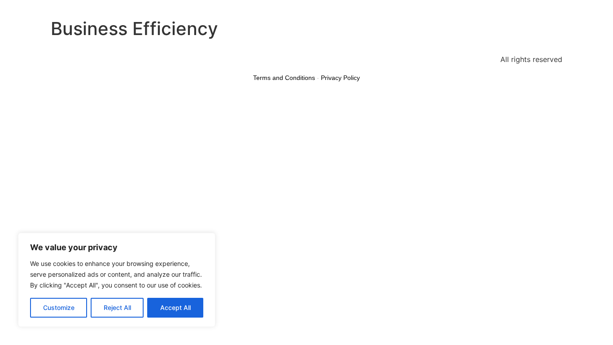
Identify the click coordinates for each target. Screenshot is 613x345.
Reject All (117, 307)
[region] (116, 280)
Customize (58, 307)
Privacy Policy (340, 77)
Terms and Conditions (284, 77)
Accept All (175, 307)
